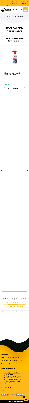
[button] (1, 170)
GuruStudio (12, 401)
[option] (14, 68)
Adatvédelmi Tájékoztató (11, 378)
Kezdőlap (8, 16)
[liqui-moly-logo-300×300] (21, 316)
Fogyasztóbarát (8, 383)
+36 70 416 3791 (24, 1)
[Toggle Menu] (25, 10)
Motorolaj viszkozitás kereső (12, 373)
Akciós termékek (8, 374)
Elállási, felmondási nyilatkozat (12, 379)
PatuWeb (20, 401)
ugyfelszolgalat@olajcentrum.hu (11, 360)
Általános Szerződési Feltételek (12, 376)
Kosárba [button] (15, 88)
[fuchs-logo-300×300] (7, 316)
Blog (5, 371)
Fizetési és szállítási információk (13, 381)
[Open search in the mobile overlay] (14, 9)
